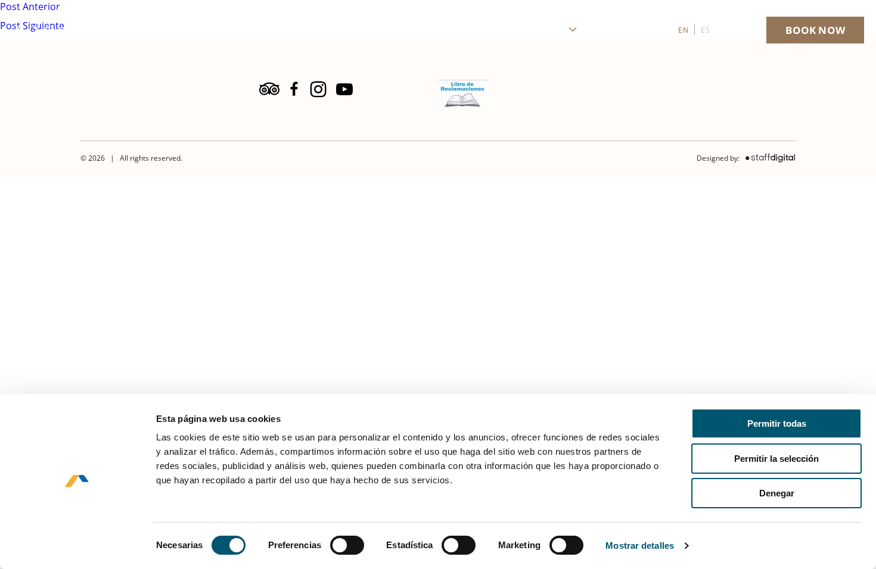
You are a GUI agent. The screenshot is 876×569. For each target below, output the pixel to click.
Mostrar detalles (639, 545)
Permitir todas (776, 423)
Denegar (776, 493)
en (683, 30)
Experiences (630, 30)
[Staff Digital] (768, 158)
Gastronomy (532, 30)
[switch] (347, 545)
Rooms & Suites (439, 30)
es (705, 30)
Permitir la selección (776, 459)
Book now (815, 30)
